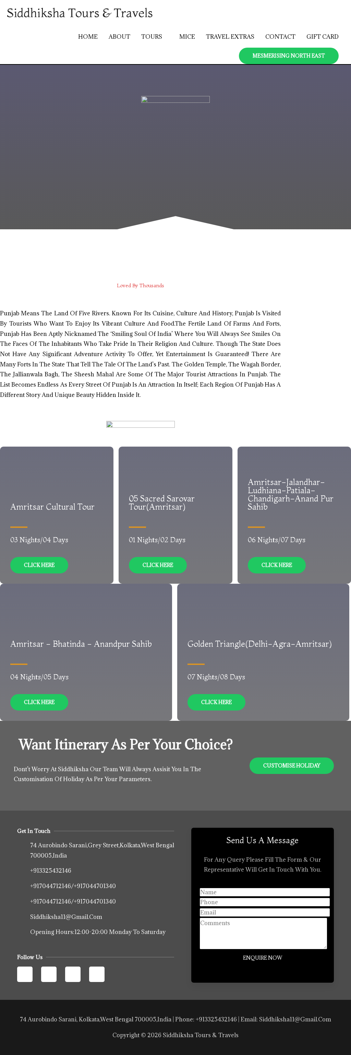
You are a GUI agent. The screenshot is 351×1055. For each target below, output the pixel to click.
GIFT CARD (322, 36)
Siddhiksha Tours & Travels (80, 12)
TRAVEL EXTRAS (230, 36)
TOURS (151, 36)
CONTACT (280, 36)
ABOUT (119, 36)
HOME (88, 36)
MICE (187, 36)
